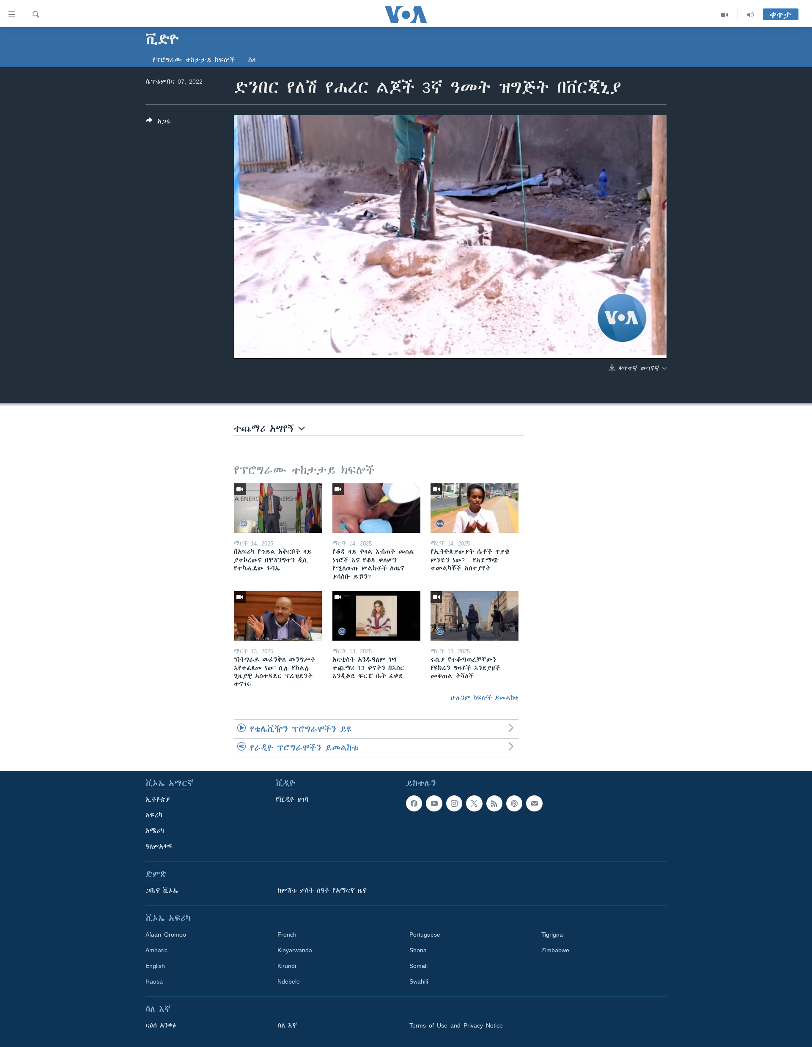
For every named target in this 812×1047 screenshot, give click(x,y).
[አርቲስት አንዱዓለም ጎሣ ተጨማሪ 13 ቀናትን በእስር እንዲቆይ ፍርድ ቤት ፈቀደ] (376, 616)
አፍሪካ (153, 815)
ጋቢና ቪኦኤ (161, 890)
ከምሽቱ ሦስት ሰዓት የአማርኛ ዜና (322, 890)
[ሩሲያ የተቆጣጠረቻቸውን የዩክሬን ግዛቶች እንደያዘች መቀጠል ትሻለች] (474, 616)
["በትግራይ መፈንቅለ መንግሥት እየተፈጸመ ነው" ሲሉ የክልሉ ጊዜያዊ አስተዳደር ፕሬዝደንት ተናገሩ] (278, 616)
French (286, 934)
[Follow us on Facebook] (414, 803)
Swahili (418, 981)
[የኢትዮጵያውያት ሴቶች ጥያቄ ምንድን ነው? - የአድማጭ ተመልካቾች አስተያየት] (474, 508)
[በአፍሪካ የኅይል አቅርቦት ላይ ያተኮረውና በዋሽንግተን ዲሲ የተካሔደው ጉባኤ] (278, 508)
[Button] (158, 123)
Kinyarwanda (294, 950)
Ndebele (288, 981)
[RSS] (494, 803)
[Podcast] (514, 803)
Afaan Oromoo (165, 934)
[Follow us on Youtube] (434, 803)
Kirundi (286, 966)
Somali (418, 966)
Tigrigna (552, 934)
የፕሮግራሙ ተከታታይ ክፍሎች (193, 60)
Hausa (154, 981)
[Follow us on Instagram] (454, 803)
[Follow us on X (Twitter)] (474, 803)
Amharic (156, 950)
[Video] (725, 14)
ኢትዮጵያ (157, 799)
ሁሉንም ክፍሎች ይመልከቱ (484, 697)
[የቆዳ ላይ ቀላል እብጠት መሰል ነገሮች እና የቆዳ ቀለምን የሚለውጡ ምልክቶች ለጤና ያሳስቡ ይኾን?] (376, 508)
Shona (418, 950)
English (155, 966)
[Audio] (750, 14)
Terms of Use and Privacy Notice (456, 1025)
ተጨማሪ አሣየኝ (266, 428)
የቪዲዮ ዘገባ (292, 799)
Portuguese (424, 934)
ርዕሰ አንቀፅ (160, 1025)
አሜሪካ (154, 831)
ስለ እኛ (287, 1025)
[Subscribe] (534, 803)
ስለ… (255, 60)
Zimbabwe (555, 950)
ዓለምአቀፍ (159, 846)
